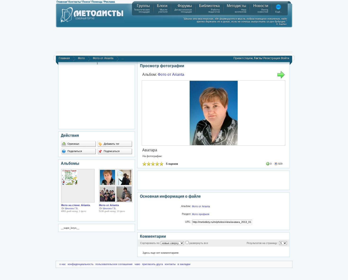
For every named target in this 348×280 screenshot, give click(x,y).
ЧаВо (137, 264)
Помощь (97, 1)
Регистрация (271, 58)
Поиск (86, 1)
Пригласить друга (152, 264)
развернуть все (198, 243)
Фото (81, 58)
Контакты (74, 1)
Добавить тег (111, 143)
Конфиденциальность (81, 264)
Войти (285, 58)
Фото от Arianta (103, 58)
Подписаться (111, 151)
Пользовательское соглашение (114, 264)
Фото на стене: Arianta (75, 205)
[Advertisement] (174, 39)
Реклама (109, 1)
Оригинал (73, 143)
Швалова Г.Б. (71, 208)
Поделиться (74, 151)
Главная (62, 1)
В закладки (184, 264)
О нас (62, 264)
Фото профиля (200, 214)
